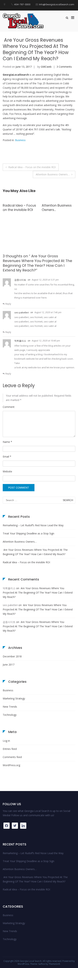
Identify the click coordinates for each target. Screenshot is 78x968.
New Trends (10, 706)
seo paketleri (21, 312)
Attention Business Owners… (53, 174)
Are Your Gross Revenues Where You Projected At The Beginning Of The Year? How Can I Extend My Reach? (35, 552)
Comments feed (12, 757)
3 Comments (64, 66)
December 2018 (12, 656)
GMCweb (46, 66)
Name (7, 442)
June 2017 (8, 664)
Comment (9, 407)
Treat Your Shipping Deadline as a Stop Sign (28, 533)
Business (20, 140)
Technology (10, 714)
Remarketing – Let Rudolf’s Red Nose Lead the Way (56, 228)
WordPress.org (11, 765)
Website (7, 471)
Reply (8, 303)
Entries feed (10, 749)
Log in (6, 740)
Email (7, 456)
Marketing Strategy (14, 698)
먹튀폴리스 (20, 340)
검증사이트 (20, 279)
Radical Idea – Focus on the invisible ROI (32, 167)
